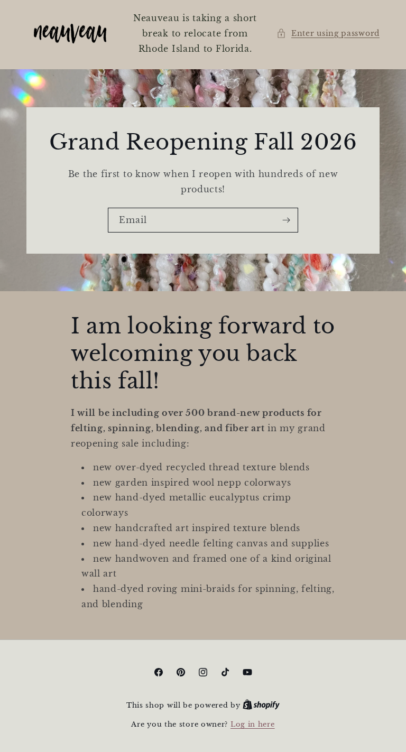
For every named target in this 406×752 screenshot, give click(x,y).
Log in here (252, 724)
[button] (328, 33)
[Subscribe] (286, 220)
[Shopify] (261, 705)
